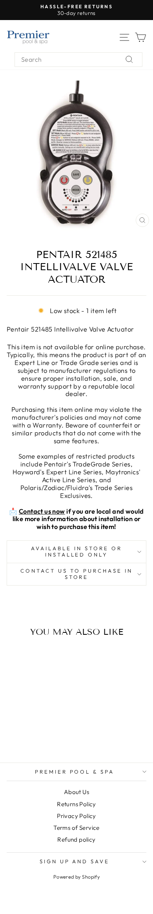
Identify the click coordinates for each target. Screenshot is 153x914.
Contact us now (42, 511)
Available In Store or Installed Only (76, 551)
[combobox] (78, 59)
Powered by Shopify (76, 876)
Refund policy (76, 839)
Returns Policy (76, 804)
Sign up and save (75, 861)
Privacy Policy (76, 816)
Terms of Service (76, 827)
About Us (76, 792)
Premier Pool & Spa (75, 771)
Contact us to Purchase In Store (76, 574)
